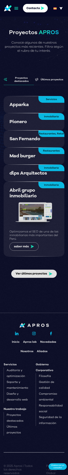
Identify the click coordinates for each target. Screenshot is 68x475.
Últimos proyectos (52, 79)
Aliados (42, 351)
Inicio (15, 342)
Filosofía (45, 376)
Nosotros (27, 351)
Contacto (33, 8)
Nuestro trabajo (15, 409)
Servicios (10, 364)
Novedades (48, 342)
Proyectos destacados (21, 79)
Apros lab (30, 342)
